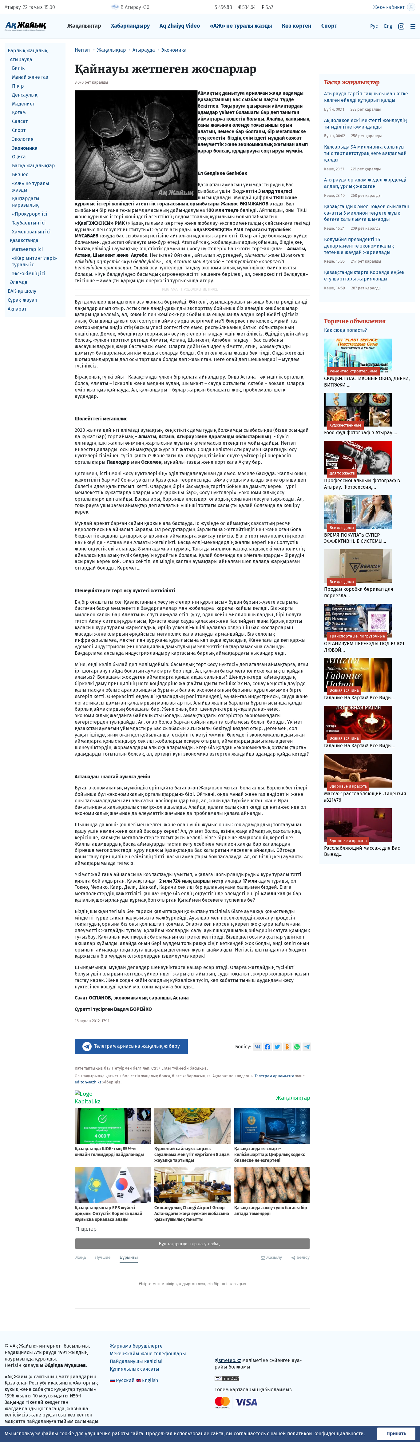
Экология (23, 139)
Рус (374, 26)
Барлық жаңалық (27, 51)
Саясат (20, 121)
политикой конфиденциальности (325, 1433)
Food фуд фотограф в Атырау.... (360, 429)
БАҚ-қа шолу (22, 291)
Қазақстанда (24, 241)
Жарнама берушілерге (136, 1346)
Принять (396, 1433)
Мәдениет (23, 104)
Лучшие (102, 1257)
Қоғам (19, 113)
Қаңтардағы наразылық (25, 202)
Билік (18, 68)
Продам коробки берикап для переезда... (358, 588)
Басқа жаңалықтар (33, 166)
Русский (125, 1380)
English (150, 1380)
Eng (388, 26)
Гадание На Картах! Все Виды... (359, 694)
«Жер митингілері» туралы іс (34, 261)
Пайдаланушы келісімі (136, 1361)
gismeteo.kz (228, 1360)
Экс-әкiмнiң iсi (29, 273)
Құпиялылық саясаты (134, 1369)
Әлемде (18, 282)
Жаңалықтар (84, 25)
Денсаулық (24, 95)
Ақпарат (17, 309)
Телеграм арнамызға (274, 1076)
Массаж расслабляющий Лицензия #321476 (365, 793)
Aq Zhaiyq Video (180, 25)
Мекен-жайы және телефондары (148, 1354)
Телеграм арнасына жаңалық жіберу (137, 1046)
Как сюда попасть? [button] (345, 330)
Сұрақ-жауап (22, 300)
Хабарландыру (130, 25)
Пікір (18, 86)
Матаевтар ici (27, 249)
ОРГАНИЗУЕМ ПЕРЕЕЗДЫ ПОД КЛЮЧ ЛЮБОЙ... (364, 643)
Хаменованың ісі (31, 232)
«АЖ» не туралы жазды (241, 25)
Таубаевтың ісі (29, 223)
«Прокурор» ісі (29, 214)
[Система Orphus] (227, 1378)
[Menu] (412, 26)
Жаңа (80, 1257)
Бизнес (20, 174)
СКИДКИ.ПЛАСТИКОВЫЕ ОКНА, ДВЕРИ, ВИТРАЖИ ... (367, 378)
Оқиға (19, 157)
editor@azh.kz (88, 1082)
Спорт (329, 25)
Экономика (25, 148)
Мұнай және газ (30, 77)
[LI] (228, 1347)
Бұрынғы (129, 1257)
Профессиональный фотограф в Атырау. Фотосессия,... (362, 480)
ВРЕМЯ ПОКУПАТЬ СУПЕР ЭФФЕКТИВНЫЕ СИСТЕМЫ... (355, 534)
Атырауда (21, 59)
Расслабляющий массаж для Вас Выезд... (362, 847)
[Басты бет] (25, 26)
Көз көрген (296, 25)
